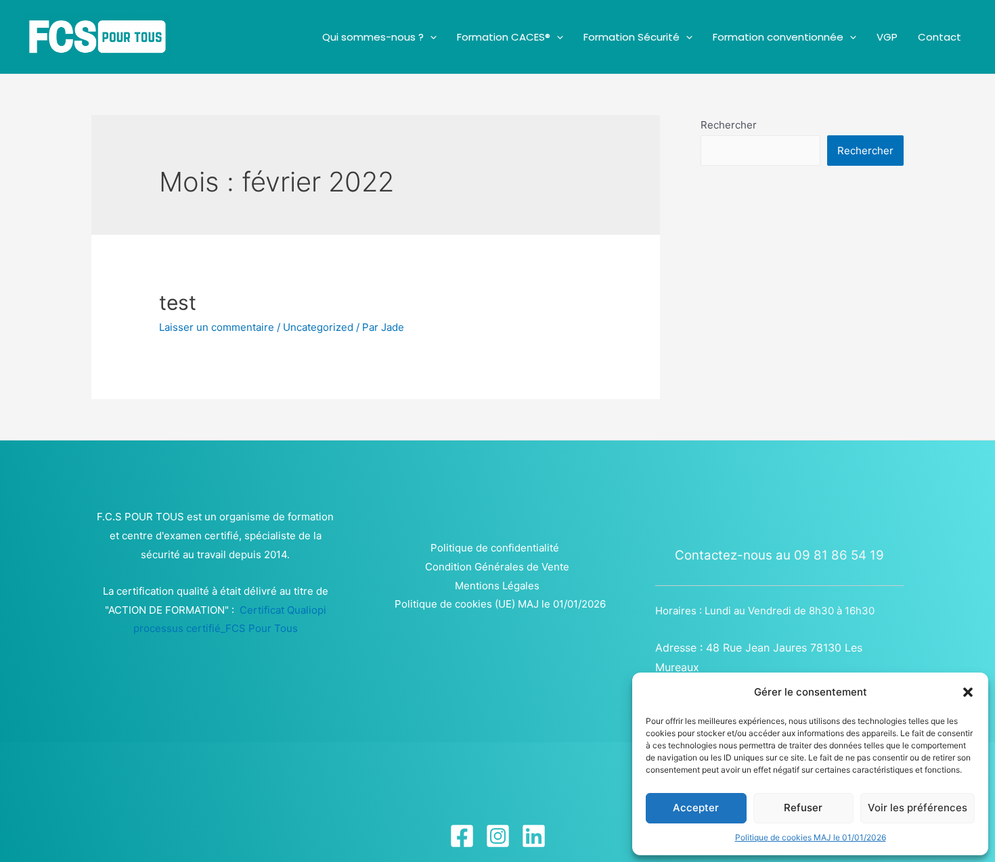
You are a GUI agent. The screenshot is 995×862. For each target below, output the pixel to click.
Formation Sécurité (631, 37)
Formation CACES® (503, 37)
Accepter (696, 807)
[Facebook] (461, 835)
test (177, 302)
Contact (939, 37)
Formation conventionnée (778, 37)
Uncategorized (318, 327)
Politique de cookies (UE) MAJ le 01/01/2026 (500, 603)
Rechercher (729, 124)
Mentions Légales (497, 585)
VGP (887, 37)
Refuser (803, 807)
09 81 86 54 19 (839, 555)
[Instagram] (497, 835)
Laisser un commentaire (216, 327)
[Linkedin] (533, 835)
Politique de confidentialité (494, 547)
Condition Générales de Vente (497, 566)
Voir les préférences (917, 807)
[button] (968, 692)
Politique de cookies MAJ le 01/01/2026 (810, 837)
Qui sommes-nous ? (373, 37)
